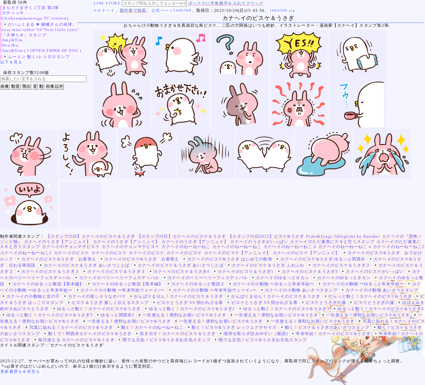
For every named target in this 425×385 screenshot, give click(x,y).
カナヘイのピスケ (71, 252)
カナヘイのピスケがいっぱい (375, 271)
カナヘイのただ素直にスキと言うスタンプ (332, 241)
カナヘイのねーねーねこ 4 (290, 246)
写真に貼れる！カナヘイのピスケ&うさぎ (71, 327)
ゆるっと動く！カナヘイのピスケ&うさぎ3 (286, 308)
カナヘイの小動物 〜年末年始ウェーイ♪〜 (123, 290)
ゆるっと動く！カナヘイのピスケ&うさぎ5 (50, 315)
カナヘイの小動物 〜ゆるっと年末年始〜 (274, 284)
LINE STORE (107, 3)
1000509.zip (282, 10)
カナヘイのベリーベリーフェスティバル (119, 277)
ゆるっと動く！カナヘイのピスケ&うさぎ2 (192, 308)
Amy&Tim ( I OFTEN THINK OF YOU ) (42, 50)
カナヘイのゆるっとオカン (283, 277)
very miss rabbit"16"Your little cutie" (40, 29)
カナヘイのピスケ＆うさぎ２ (342, 265)
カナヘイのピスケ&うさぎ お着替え (58, 259)
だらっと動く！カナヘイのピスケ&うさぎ (370, 296)
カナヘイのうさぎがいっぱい (259, 241)
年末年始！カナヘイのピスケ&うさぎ (333, 333)
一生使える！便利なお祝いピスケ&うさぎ (185, 315)
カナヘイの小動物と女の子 (33, 296)
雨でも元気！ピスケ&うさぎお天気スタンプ (167, 339)
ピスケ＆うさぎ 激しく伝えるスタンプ (110, 302)
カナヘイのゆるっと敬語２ (198, 284)
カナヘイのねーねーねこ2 (399, 246)
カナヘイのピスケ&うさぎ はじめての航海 (229, 259)
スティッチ (13, 13)
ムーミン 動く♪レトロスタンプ (39, 56)
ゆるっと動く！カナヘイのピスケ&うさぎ (99, 308)
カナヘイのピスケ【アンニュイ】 (237, 252)
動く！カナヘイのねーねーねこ (152, 327)
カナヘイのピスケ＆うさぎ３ (50, 271)
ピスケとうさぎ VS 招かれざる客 (190, 302)
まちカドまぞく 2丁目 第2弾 (30, 7)
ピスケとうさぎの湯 (326, 302)
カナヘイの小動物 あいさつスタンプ (301, 290)
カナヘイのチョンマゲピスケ (71, 246)
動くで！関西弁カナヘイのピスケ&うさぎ (90, 333)
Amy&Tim (12, 40)
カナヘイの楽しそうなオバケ (97, 296)
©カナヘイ (104, 10)
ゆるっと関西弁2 (117, 315)
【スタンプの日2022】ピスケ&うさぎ (266, 236)
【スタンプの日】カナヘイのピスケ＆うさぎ (90, 236)
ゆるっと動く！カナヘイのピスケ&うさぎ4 (381, 308)
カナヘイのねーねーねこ (185, 246)
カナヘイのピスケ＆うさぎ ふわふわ (268, 265)
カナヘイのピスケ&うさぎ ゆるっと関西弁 (322, 259)
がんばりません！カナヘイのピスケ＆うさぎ (178, 296)
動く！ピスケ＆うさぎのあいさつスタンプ (327, 327)
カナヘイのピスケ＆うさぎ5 (246, 271)
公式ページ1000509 (171, 10)
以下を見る (11, 62)
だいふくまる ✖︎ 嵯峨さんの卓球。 (42, 24)
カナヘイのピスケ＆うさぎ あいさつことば (87, 265)
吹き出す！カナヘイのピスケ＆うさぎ (178, 333)
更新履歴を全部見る (20, 371)
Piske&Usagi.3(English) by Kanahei (343, 236)
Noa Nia (10, 45)
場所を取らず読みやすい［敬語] (256, 333)
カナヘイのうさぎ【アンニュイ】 (57, 241)
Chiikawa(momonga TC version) (35, 18)
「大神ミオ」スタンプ (24, 35)
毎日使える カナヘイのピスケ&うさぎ (76, 339)
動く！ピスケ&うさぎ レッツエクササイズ (234, 327)
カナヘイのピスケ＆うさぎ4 (182, 271)
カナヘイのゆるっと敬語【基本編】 (48, 284)
